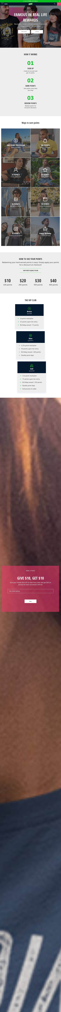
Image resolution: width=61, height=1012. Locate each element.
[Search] (54, 4)
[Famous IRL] (30, 4)
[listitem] (15, 143)
